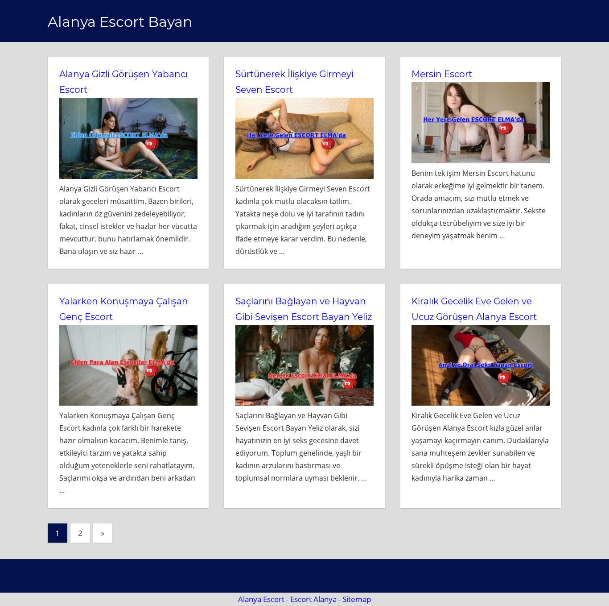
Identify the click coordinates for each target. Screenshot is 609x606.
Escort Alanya (313, 599)
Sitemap (356, 599)
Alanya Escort (261, 599)
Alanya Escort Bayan (120, 21)
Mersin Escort (441, 74)
